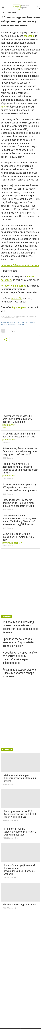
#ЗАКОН (4, 325)
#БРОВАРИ (5, 323)
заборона (29, 35)
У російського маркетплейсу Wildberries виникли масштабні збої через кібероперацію (20, 658)
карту (4, 106)
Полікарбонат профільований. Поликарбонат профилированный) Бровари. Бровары (19, 869)
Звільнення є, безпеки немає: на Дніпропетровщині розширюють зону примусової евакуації (20, 451)
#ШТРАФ (21, 325)
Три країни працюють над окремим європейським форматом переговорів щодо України (20, 627)
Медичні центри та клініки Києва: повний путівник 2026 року (18, 537)
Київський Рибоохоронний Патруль (20, 265)
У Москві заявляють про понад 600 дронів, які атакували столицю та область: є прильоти (20, 487)
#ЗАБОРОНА (12, 325)
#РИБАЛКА (24, 323)
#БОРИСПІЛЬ (14, 323)
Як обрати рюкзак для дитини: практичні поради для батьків (19, 435)
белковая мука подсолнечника (19, 904)
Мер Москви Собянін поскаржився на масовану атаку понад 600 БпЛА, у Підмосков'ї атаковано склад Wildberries (20, 520)
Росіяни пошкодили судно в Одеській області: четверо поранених (19, 673)
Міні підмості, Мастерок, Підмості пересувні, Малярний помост (19, 778)
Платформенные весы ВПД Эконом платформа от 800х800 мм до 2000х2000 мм (19, 814)
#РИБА (32, 323)
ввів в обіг (16, 298)
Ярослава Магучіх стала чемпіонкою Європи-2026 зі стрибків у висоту (19, 642)
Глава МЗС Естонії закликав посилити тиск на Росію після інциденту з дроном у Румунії (19, 502)
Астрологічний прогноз (13, 285)
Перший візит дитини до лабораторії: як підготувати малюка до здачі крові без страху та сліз (20, 468)
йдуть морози (18, 307)
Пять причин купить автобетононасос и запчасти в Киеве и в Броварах (19, 831)
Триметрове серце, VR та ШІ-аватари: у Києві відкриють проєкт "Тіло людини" (18, 419)
